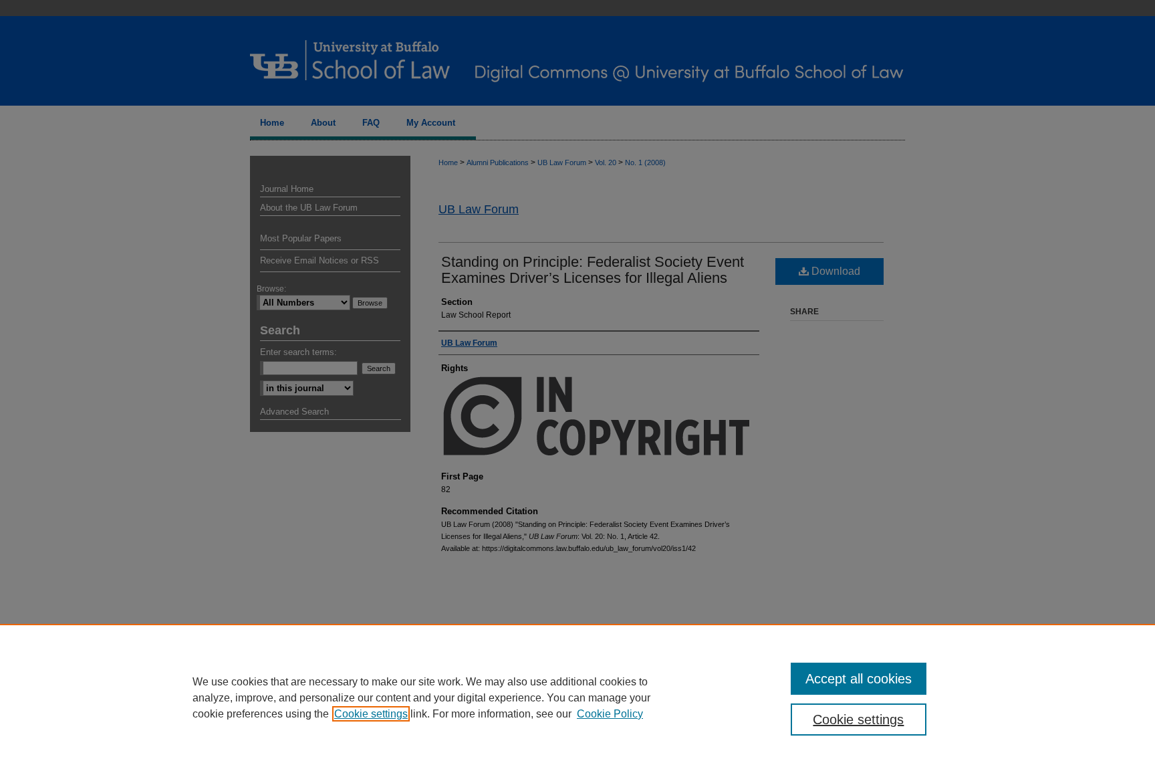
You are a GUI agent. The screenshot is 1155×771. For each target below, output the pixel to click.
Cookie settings (371, 714)
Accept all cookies (858, 678)
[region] (577, 697)
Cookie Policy (610, 714)
